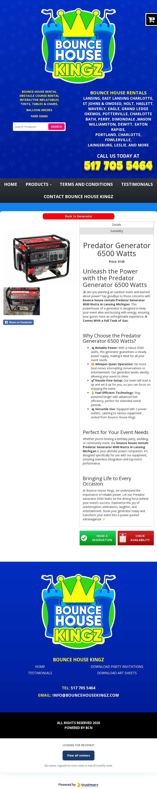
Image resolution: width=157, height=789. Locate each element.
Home (10, 184)
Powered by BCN (79, 727)
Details (116, 225)
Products (37, 184)
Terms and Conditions (86, 184)
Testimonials (40, 673)
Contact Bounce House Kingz (78, 196)
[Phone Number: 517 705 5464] (118, 166)
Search (56, 126)
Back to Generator (78, 216)
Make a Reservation (102, 538)
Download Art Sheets (117, 673)
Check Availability (140, 538)
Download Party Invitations (117, 666)
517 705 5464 (83, 687)
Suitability (116, 231)
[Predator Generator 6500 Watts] (40, 254)
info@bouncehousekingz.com (85, 695)
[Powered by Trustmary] (78, 784)
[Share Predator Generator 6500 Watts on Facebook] (40, 322)
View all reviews (78, 755)
